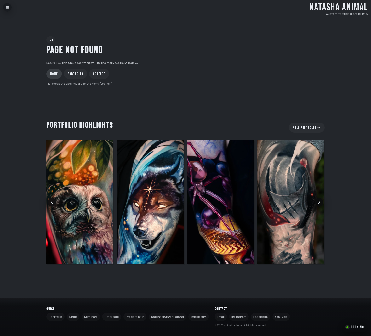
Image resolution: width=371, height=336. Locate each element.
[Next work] (319, 202)
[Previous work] (52, 202)
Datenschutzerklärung (167, 317)
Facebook (260, 317)
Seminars (91, 317)
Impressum (199, 317)
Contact (99, 74)
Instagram (238, 317)
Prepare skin (135, 317)
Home (54, 74)
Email (221, 317)
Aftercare (112, 317)
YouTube (281, 317)
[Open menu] (7, 7)
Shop (73, 317)
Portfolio (75, 74)
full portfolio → (307, 128)
